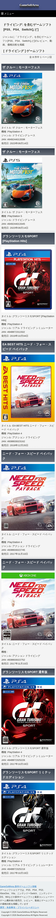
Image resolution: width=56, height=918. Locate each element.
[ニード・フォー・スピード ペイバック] (28, 530)
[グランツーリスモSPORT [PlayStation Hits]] (28, 312)
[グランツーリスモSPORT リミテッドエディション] (28, 849)
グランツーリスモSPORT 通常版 (24, 672)
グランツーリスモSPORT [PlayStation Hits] (20, 239)
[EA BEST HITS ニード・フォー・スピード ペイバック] (28, 421)
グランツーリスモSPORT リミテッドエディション (26, 775)
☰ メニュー (7, 13)
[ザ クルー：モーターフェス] (21, 123)
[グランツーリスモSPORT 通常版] (28, 744)
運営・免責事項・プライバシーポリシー (19, 907)
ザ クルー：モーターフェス (21, 67)
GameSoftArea (29, 5)
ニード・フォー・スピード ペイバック (27, 456)
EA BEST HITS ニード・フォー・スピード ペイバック (26, 347)
